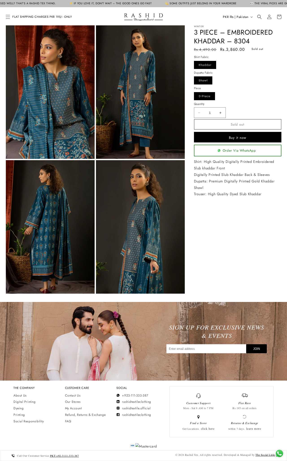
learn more (253, 428)
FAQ (68, 421)
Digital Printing (24, 401)
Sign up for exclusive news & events (216, 331)
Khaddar (207, 65)
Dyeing (18, 408)
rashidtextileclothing (136, 401)
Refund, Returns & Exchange (85, 414)
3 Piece (207, 97)
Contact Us (73, 395)
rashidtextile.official (136, 408)
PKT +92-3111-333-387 (64, 455)
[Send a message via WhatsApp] (279, 453)
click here (208, 428)
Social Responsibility (28, 421)
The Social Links (265, 455)
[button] (8, 17)
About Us (20, 395)
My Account (73, 408)
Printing (19, 414)
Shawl (205, 81)
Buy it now (237, 137)
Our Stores (73, 401)
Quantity (199, 104)
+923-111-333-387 (135, 395)
